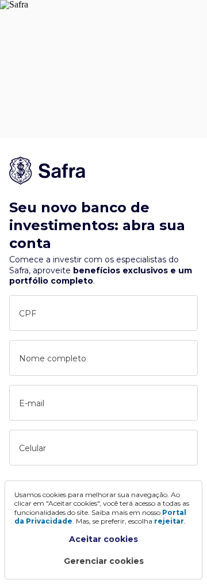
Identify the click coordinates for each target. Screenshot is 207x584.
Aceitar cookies (103, 539)
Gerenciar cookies (104, 561)
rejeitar (169, 521)
